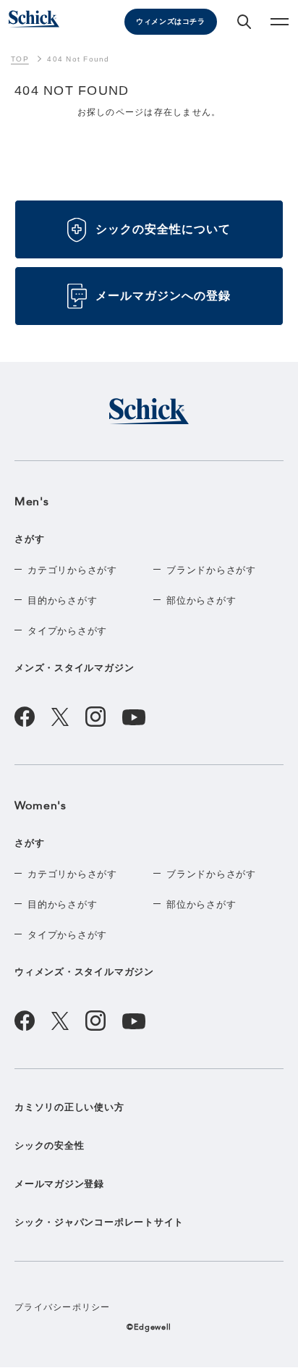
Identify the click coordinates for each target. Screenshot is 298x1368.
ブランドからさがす (211, 570)
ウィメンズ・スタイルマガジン (84, 971)
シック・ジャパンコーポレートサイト (99, 1222)
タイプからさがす (67, 630)
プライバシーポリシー (62, 1307)
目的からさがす (62, 600)
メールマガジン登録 (59, 1183)
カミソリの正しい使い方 (69, 1107)
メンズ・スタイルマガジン (74, 667)
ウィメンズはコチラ (170, 21)
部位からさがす (201, 600)
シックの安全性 (49, 1145)
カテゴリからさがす (72, 570)
